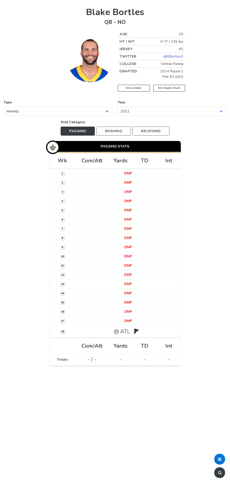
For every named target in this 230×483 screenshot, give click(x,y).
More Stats (133, 88)
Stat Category (73, 122)
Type (8, 102)
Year (121, 102)
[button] (220, 459)
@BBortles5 (173, 56)
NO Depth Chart (169, 88)
